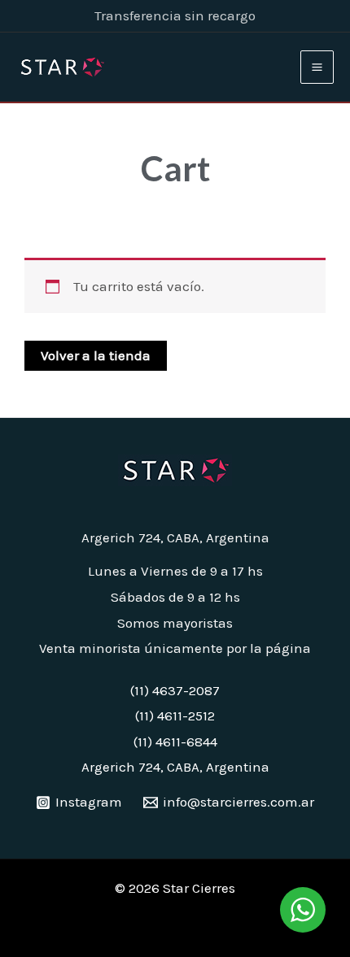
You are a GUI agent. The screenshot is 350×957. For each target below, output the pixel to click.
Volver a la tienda (96, 355)
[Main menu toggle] (317, 67)
